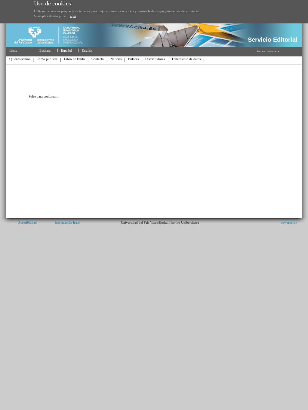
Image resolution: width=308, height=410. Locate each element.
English (87, 50)
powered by (289, 222)
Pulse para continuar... (44, 96)
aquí (73, 16)
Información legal (67, 222)
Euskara (45, 50)
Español (66, 50)
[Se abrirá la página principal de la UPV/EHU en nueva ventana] (51, 45)
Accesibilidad (27, 222)
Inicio (13, 50)
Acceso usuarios (268, 51)
